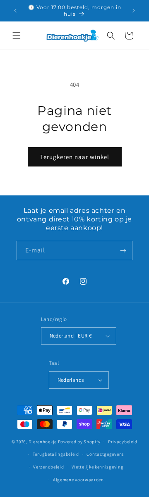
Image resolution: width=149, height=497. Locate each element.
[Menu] (16, 35)
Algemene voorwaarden (78, 480)
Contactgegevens (105, 454)
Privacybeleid (122, 442)
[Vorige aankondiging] (15, 11)
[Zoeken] (111, 35)
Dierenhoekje (43, 442)
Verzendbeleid (48, 467)
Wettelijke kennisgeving (97, 467)
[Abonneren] (123, 250)
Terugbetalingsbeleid (56, 454)
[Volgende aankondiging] (134, 11)
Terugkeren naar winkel (74, 157)
